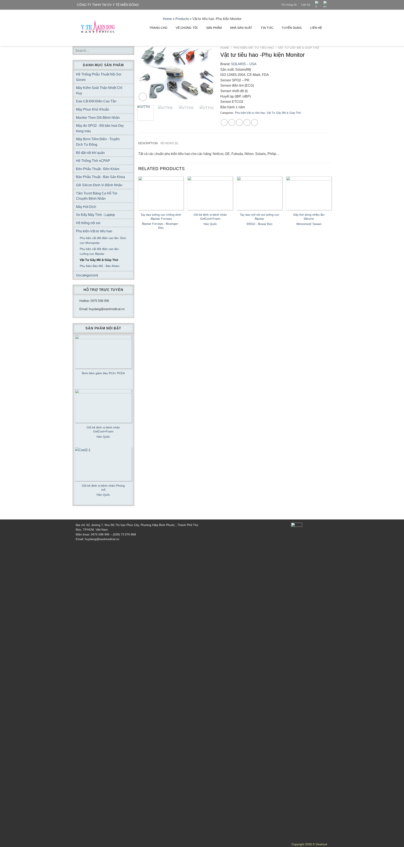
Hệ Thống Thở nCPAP (93, 161)
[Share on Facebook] (224, 122)
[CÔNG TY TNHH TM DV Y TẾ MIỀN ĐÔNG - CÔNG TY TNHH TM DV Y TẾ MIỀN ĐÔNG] (98, 28)
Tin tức (267, 27)
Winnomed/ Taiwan (309, 224)
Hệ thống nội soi (88, 223)
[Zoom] (143, 97)
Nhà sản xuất (241, 27)
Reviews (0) (169, 143)
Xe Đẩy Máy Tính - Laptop (95, 215)
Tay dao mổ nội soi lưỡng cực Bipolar (259, 216)
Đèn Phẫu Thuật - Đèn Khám (97, 169)
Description (148, 143)
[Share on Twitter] (231, 122)
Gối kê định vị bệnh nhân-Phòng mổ (103, 487)
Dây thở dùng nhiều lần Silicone (308, 216)
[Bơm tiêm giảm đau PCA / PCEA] (103, 352)
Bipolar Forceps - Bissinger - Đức (161, 225)
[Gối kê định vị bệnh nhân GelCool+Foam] (103, 406)
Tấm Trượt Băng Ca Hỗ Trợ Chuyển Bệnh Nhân (96, 196)
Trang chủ (158, 27)
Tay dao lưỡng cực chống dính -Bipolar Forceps (161, 216)
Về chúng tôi (289, 4)
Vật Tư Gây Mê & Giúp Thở (298, 47)
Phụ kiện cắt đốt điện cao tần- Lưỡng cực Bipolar (100, 251)
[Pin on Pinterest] (246, 122)
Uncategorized (87, 275)
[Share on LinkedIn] (254, 122)
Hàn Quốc (210, 224)
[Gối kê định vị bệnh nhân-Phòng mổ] (103, 464)
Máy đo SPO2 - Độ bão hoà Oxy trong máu (100, 128)
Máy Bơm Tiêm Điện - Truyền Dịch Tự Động (98, 141)
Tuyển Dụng (292, 27)
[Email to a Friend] (239, 122)
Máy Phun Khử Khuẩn (92, 109)
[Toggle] (129, 76)
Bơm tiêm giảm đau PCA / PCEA (103, 373)
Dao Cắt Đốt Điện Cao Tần (96, 101)
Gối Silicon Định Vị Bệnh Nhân (99, 185)
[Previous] (144, 74)
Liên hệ (305, 4)
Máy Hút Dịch (86, 207)
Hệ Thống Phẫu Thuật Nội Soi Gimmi (98, 77)
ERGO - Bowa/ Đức (259, 224)
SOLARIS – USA (243, 64)
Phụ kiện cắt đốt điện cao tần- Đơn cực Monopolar (103, 240)
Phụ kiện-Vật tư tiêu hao (253, 47)
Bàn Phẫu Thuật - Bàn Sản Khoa (100, 177)
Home (224, 47)
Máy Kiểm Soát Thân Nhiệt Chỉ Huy (99, 90)
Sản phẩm (214, 27)
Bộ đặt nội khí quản (90, 153)
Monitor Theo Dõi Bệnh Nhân (98, 117)
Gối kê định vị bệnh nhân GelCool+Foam (210, 216)
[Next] (209, 74)
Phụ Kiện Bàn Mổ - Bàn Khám (100, 266)
